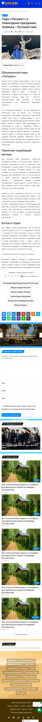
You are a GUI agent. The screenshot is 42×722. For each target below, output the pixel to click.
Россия (23, 11)
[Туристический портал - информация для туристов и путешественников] (10, 3)
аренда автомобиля (15, 664)
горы (32, 668)
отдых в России (19, 681)
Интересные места (27, 660)
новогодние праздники (21, 296)
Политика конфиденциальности (21, 712)
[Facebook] (4, 314)
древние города (32, 672)
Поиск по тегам (27, 709)
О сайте (22, 706)
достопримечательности (13, 672)
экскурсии (21, 693)
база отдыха (30, 664)
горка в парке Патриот (21, 287)
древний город (12, 676)
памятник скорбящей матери (21, 301)
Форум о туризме (13, 706)
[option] (21, 335)
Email (4, 390)
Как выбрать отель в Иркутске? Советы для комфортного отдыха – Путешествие (21, 337)
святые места (31, 689)
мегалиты (7, 681)
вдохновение (12, 668)
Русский (27, 720)
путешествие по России (14, 689)
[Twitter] (9, 314)
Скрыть (21, 65)
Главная (6, 11)
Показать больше (21, 634)
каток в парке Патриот (21, 292)
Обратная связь (15, 709)
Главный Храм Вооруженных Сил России (21, 283)
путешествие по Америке (21, 685)
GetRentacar (12, 660)
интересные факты (28, 676)
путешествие (34, 681)
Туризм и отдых (15, 11)
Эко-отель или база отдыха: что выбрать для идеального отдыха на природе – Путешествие (20, 487)
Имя (4, 383)
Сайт (3, 398)
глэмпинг (24, 668)
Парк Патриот (21, 305)
